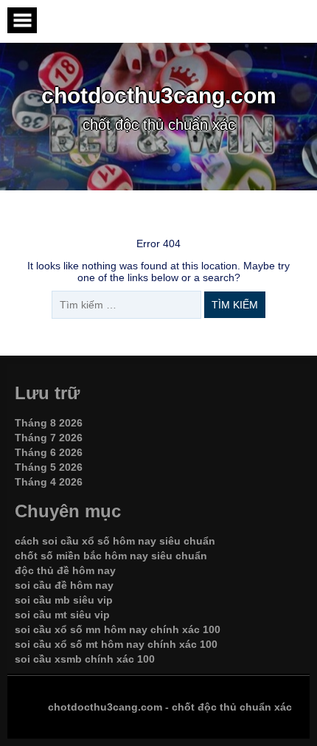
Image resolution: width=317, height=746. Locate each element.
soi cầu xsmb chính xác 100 (85, 659)
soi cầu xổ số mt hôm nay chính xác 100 (116, 644)
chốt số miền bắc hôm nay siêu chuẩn (111, 556)
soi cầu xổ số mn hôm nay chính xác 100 (117, 629)
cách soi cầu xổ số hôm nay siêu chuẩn (115, 541)
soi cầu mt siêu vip (62, 615)
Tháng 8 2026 (49, 423)
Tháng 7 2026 (49, 437)
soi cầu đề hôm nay (64, 585)
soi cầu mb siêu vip (64, 600)
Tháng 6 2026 (49, 452)
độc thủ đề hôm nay (65, 570)
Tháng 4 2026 (49, 482)
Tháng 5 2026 (49, 467)
